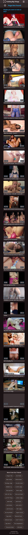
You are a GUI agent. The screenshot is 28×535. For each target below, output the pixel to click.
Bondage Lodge (8, 483)
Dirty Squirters (9, 490)
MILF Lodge (19, 508)
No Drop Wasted (9, 512)
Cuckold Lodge (18, 486)
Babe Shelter (9, 479)
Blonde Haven (18, 479)
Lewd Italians (9, 505)
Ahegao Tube (10, 475)
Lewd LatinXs (19, 505)
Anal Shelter (18, 475)
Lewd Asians (18, 501)
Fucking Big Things (12, 2)
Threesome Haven (10, 527)
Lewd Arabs (9, 501)
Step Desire (8, 523)
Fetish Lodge (19, 490)
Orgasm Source (19, 512)
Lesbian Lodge (19, 497)
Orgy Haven (8, 516)
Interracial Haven (19, 494)
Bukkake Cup (9, 486)
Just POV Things (9, 497)
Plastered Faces (18, 516)
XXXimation (19, 527)
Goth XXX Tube (8, 494)
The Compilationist (18, 523)
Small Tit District (19, 519)
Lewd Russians (9, 508)
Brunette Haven (19, 483)
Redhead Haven (8, 519)
